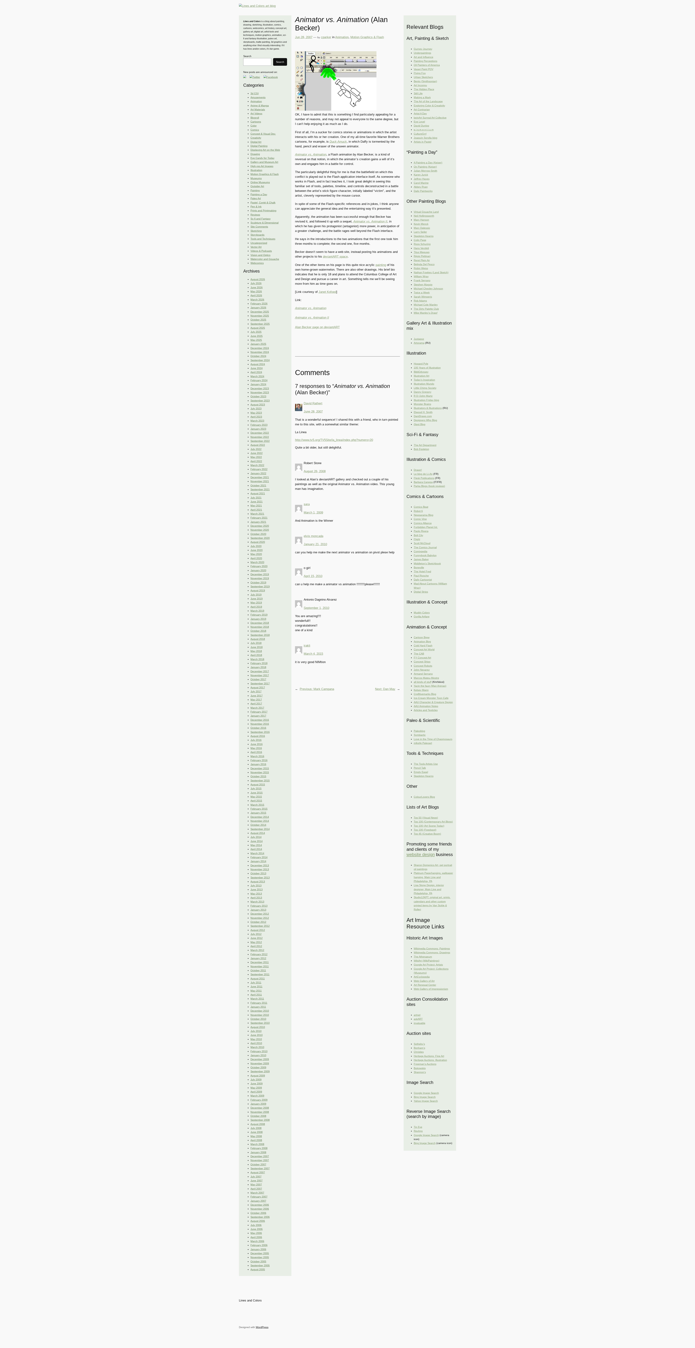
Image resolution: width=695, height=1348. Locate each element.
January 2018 (258, 667)
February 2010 (259, 1051)
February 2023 (259, 424)
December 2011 (259, 962)
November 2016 (259, 723)
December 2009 (259, 1059)
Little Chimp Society (425, 387)
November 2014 (259, 820)
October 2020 (258, 534)
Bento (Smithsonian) (425, 81)
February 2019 (259, 614)
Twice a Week (422, 292)
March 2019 (257, 610)
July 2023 (256, 408)
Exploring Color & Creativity (429, 105)
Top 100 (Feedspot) (425, 829)
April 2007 (256, 1188)
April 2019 (256, 606)
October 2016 (258, 727)
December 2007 (259, 1156)
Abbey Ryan (421, 186)
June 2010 (256, 1035)
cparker (326, 37)
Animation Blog (422, 641)
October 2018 (258, 630)
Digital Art (255, 141)
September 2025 (260, 323)
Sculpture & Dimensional (264, 222)
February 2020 (259, 566)
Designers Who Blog (425, 420)
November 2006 (259, 1208)
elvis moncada (313, 536)
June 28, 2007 (313, 411)
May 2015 (256, 796)
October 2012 (258, 921)
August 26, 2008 (315, 471)
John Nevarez (422, 669)
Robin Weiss (421, 268)
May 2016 (256, 748)
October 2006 (258, 1213)
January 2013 (258, 909)
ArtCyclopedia (422, 976)
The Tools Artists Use (426, 763)
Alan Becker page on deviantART (317, 327)
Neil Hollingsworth (424, 215)
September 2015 (260, 780)
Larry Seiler (420, 231)
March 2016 (257, 756)
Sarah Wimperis (423, 296)
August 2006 (257, 1220)
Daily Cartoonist (423, 579)
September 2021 (260, 489)
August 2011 (257, 978)
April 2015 (256, 800)
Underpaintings (422, 52)
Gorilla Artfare (421, 616)
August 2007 (257, 1172)
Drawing (255, 154)
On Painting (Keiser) (425, 166)
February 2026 (259, 303)
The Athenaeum (423, 956)
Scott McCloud (422, 543)
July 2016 (256, 740)
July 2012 (256, 934)
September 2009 (260, 1071)
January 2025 (258, 343)
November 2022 (259, 437)
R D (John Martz (423, 395)
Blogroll (254, 117)
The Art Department (425, 445)
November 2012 (259, 917)
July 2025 (256, 331)
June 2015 (256, 792)
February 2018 (259, 663)
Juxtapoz (419, 338)
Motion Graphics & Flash (264, 174)
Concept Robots (423, 665)
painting (381, 265)
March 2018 (257, 659)
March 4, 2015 (313, 653)
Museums (256, 178)
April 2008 (256, 1140)
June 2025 (256, 336)
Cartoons (255, 121)
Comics (254, 129)
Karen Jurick (421, 174)
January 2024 (258, 384)
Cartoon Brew (421, 637)
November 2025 (259, 315)
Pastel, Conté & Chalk (262, 202)
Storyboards (257, 234)
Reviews (255, 214)
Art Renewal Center (425, 984)
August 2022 (257, 444)
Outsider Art (257, 186)
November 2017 (259, 675)
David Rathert (313, 403)
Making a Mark (422, 97)
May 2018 (256, 651)
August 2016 (257, 736)
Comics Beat (421, 506)
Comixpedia (420, 551)
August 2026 (257, 279)
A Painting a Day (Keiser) (428, 162)
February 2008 (259, 1148)
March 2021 (257, 513)
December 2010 (259, 1010)
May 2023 (256, 412)
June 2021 (256, 501)
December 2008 (259, 1107)
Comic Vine (420, 519)
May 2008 (256, 1136)
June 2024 (256, 368)
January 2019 (258, 618)
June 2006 (256, 1229)
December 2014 (259, 816)
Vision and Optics (260, 255)
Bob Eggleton (421, 449)
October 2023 (258, 396)
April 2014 (256, 849)
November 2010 (259, 1014)
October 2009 (258, 1067)
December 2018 (259, 622)
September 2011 (259, 974)
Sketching (256, 230)
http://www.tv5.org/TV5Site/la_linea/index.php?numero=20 (334, 440)
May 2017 (256, 699)
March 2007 (257, 1192)
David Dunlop (421, 125)
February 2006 (259, 1245)
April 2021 (256, 509)
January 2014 (258, 861)
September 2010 (260, 1022)
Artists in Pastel (422, 141)
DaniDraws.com (423, 416)
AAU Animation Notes (426, 706)
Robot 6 (418, 511)
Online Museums (260, 182)
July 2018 (256, 643)
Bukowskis (420, 1068)
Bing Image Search (425, 1096)
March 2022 (257, 465)
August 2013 (257, 881)
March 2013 (257, 901)
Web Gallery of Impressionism (431, 988)
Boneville (419, 567)
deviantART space (335, 256)
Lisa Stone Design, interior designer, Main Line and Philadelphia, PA (429, 889)
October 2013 (258, 873)
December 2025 (259, 311)
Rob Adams (420, 300)
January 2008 (258, 1152)
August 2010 (257, 1027)
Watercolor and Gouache (264, 259)
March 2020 (257, 562)
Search (247, 56)
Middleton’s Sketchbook (427, 563)
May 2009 (256, 1087)
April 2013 (256, 897)
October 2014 (258, 824)
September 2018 (260, 635)
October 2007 (258, 1164)
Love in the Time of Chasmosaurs (433, 739)
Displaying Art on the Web (265, 149)
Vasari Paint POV (423, 69)
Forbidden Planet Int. (426, 527)
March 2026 (257, 299)
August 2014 (257, 833)
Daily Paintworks (423, 191)
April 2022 (256, 461)
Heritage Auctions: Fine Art (429, 1056)
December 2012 (259, 913)
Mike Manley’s (425, 312)
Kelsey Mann (421, 690)
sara (307, 504)
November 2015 (259, 772)
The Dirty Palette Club (426, 308)
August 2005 (257, 1269)
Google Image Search (426, 1093)
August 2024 (257, 364)
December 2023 (259, 388)
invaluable (419, 1023)
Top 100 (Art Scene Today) (429, 825)
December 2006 (259, 1204)
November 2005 (259, 1257)
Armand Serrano (423, 673)
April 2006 (256, 1237)
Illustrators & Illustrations (428, 408)
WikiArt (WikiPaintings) (426, 960)
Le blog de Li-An (423, 473)
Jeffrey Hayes (421, 178)
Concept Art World (424, 649)
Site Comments (259, 226)
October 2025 (258, 319)
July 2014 (256, 837)
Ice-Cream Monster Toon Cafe (431, 698)
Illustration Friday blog (426, 400)
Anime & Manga (259, 105)
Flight (417, 539)
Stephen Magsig (423, 284)
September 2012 (260, 925)
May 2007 (256, 1184)
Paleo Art (255, 198)
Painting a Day (258, 194)
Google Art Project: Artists (428, 964)
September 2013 (260, 877)
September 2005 (260, 1265)
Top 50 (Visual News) (426, 817)
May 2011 (256, 990)
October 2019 (258, 582)
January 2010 (258, 1055)
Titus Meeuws (421, 252)
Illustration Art (421, 375)
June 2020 (256, 550)
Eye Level (419, 121)
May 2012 (256, 942)
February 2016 (259, 760)
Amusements (258, 97)
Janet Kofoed (327, 292)
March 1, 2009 (313, 512)
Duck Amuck (338, 141)
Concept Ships (422, 661)
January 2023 (258, 428)
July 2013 (256, 885)
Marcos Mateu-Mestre (426, 677)
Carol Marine (421, 182)
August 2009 (257, 1075)
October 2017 (258, 679)
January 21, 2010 (315, 544)
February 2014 (259, 857)
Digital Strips (421, 591)
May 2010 (256, 1039)
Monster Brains (422, 404)
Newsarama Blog (423, 515)
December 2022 (259, 432)
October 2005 (258, 1261)
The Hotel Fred (422, 571)
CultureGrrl (420, 133)
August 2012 (257, 930)
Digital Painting (259, 145)
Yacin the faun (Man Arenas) (430, 685)
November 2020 (259, 529)
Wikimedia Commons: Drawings (432, 952)
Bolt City (418, 535)
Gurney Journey (423, 48)
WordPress (262, 1327)
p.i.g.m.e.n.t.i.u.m (424, 129)
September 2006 (260, 1216)
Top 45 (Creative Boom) (427, 833)
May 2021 (256, 505)
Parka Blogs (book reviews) (429, 486)
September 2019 (260, 586)
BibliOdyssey (421, 371)
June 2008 (256, 1132)
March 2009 (257, 1095)
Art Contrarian (422, 109)
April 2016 (256, 752)
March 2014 (257, 853)
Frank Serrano (422, 280)
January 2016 (258, 764)
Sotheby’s (419, 1043)
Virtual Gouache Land (426, 211)
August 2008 (257, 1124)
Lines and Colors (250, 1300)
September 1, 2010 (316, 608)
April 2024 (256, 372)
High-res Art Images (261, 166)
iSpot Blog (419, 424)
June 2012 (256, 938)
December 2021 (259, 477)
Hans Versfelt (421, 248)
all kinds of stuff (422, 681)
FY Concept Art (422, 657)
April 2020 (256, 558)
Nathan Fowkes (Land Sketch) (431, 272)
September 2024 (260, 360)
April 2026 (256, 295)
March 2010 (257, 1047)
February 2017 (259, 711)
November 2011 (259, 966)
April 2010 (256, 1043)
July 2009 (256, 1079)
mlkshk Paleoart (423, 743)
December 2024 (259, 348)
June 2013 (256, 889)
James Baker (421, 559)
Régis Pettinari (422, 256)
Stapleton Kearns (423, 236)
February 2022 (259, 469)
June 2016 (256, 744)
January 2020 (258, 570)
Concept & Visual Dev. (263, 133)
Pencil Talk (420, 767)
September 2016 (260, 732)
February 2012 (259, 954)
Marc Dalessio (422, 227)
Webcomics (257, 263)
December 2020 (259, 525)
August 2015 (257, 784)
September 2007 (260, 1168)
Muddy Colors (422, 612)
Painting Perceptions (425, 61)
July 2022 (256, 449)
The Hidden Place (424, 89)
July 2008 (256, 1128)
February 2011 (258, 1002)
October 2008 (258, 1115)
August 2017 (257, 687)
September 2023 (260, 400)
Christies (419, 1051)
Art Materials (257, 109)
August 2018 (257, 639)
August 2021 (257, 493)
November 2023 (259, 392)
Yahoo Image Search (426, 1100)
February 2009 (259, 1099)
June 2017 (256, 695)
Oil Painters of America (427, 65)
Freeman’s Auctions (425, 1064)
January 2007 (258, 1200)
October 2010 (258, 1018)
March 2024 (257, 376)
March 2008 (257, 1144)
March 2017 (257, 707)
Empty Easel (421, 772)
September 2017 (260, 683)
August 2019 (257, 590)
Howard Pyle (421, 363)
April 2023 (256, 416)
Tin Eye (418, 1127)
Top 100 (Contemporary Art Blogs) (433, 821)
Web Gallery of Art (424, 980)
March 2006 (257, 1241)
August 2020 (257, 542)
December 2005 (259, 1253)
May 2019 (256, 602)
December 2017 (259, 671)
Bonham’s (419, 1047)
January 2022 (258, 473)
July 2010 (256, 1031)
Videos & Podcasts (261, 250)
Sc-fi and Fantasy (260, 218)
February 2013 (259, 905)
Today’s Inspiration (424, 379)
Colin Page (420, 240)
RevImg (418, 1131)
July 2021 (256, 497)
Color (253, 125)
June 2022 (256, 453)
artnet (417, 1014)
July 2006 (256, 1225)
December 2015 (259, 768)
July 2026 (256, 283)
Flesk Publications (424, 478)
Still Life (418, 93)
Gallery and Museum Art (264, 162)
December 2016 (259, 719)
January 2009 (258, 1103)
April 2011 (256, 994)
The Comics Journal (425, 547)
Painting (255, 190)
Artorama (419, 342)
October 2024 (258, 356)
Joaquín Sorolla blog (425, 137)
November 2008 (259, 1112)
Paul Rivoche (421, 575)
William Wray (421, 276)
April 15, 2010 (313, 576)
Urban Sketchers (423, 77)
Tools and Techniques (262, 238)
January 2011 (258, 1006)
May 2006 (256, 1233)
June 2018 (256, 647)
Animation (256, 101)
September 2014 (260, 829)
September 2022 (260, 440)
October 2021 (258, 485)
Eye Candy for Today (262, 158)
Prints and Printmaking (263, 210)
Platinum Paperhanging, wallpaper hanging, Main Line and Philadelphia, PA (433, 877)
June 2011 (256, 986)
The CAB (419, 653)
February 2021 (259, 517)
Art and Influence (423, 57)
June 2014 (256, 841)
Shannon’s (420, 1072)
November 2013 (259, 869)
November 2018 (259, 626)
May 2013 (256, 893)
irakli (307, 645)
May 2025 (256, 339)
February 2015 (259, 808)
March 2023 (257, 420)
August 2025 (257, 327)
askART (418, 1018)
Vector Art (256, 246)
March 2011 (257, 998)
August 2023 (257, 404)
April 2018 (256, 655)
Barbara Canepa (423, 482)
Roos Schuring (422, 244)
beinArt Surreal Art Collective (430, 117)
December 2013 (259, 865)
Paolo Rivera (421, 531)
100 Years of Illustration (427, 367)
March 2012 (257, 950)
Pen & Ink (256, 206)
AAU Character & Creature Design (433, 702)
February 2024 (259, 380)
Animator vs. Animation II (370, 221)
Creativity (255, 137)
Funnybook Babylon (425, 555)
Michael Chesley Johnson (428, 288)
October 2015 (258, 776)
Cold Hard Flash (423, 645)
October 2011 (258, 970)
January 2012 (258, 958)
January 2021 (258, 521)
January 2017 (258, 715)
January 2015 (258, 812)
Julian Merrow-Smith (425, 170)
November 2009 (259, 1063)
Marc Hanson (421, 219)
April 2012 (256, 946)
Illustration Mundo (424, 383)
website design (421, 854)
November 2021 (259, 481)
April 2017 (256, 703)
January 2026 (258, 307)
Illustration (256, 170)
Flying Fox (420, 73)
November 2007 (259, 1160)
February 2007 (259, 1196)
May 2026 (256, 291)
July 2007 (256, 1176)
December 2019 (259, 574)
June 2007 (256, 1180)
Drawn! (418, 469)
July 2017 (256, 691)
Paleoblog (419, 730)
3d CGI (254, 93)
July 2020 (256, 546)
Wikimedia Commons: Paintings (432, 948)
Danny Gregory (422, 391)
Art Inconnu (420, 85)
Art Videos (256, 113)
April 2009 (256, 1091)
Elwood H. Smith (423, 412)
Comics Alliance (423, 523)
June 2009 (256, 1083)
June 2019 (256, 598)
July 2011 (255, 982)
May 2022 (256, 457)
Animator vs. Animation (310, 154)
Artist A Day (420, 113)
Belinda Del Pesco (424, 264)
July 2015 (256, 788)
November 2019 (259, 578)
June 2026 (256, 287)
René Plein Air (422, 260)
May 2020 (256, 554)
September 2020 (260, 538)
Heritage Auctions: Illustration (430, 1060)
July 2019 (256, 594)
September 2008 (260, 1119)
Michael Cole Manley (426, 304)
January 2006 (258, 1249)
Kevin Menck (421, 223)
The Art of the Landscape (428, 101)
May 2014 (256, 845)
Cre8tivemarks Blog (425, 694)
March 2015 (257, 804)
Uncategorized (258, 242)
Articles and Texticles (426, 710)
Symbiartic (420, 734)
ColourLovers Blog (424, 796)
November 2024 (259, 352)
